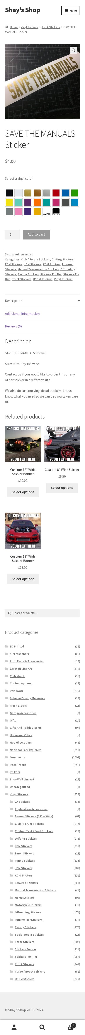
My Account (14, 1027)
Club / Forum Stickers (35, 259)
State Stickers (24, 942)
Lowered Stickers (26, 883)
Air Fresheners (19, 654)
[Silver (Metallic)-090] (46, 192)
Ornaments (17, 757)
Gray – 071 (9, 211)
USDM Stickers (43, 279)
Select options (23, 492)
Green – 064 (74, 192)
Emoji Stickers (24, 853)
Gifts (13, 720)
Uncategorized (20, 787)
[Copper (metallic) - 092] (37, 192)
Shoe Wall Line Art (22, 779)
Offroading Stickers (28, 912)
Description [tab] (13, 300)
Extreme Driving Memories (27, 698)
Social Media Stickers (29, 935)
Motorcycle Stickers (28, 905)
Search (42, 1027)
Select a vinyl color (19, 178)
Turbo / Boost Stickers (30, 971)
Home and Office (21, 735)
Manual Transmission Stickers (38, 269)
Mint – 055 (18, 202)
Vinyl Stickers (29, 27)
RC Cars (15, 772)
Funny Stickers (25, 861)
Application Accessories (31, 809)
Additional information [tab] (22, 313)
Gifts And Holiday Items (26, 728)
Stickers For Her (51, 274)
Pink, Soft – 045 (18, 211)
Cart (65, 1024)
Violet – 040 (27, 202)
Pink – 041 (56, 202)
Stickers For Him (26, 957)
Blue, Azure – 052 (65, 192)
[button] (73, 50)
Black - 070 (9, 192)
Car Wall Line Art (21, 669)
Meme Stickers (24, 898)
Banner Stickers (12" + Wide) (34, 816)
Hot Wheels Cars (21, 742)
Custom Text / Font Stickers (34, 831)
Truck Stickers (51, 27)
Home (14, 27)
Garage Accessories (23, 713)
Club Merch (17, 676)
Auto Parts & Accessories (27, 661)
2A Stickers (22, 802)
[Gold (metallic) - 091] (27, 192)
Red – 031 (56, 192)
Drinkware (17, 691)
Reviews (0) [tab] (13, 326)
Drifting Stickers (62, 259)
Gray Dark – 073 (65, 202)
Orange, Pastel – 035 (37, 202)
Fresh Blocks (18, 706)
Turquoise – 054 (46, 202)
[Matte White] (46, 211)
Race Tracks (18, 765)
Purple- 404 (27, 211)
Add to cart (36, 234)
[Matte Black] (56, 211)
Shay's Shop (22, 9)
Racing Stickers (28, 274)
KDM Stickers (52, 264)
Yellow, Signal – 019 (37, 211)
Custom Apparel (21, 683)
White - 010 (18, 192)
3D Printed (17, 646)
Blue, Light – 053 (74, 202)
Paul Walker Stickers (28, 920)
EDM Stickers (13, 264)
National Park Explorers (25, 750)
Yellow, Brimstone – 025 (9, 202)
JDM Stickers (32, 264)
